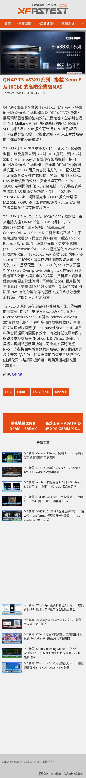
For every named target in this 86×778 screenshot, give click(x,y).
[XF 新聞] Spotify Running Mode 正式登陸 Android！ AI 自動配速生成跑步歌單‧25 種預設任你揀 (53, 653)
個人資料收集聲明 (73, 773)
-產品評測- (46, 23)
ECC (8, 391)
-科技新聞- (25, 23)
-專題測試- (68, 23)
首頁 (8, 23)
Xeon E (61, 391)
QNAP (17, 374)
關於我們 (43, 773)
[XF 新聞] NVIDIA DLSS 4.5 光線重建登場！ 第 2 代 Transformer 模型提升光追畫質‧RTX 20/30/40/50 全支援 (54, 515)
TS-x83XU (41, 391)
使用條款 (56, 773)
